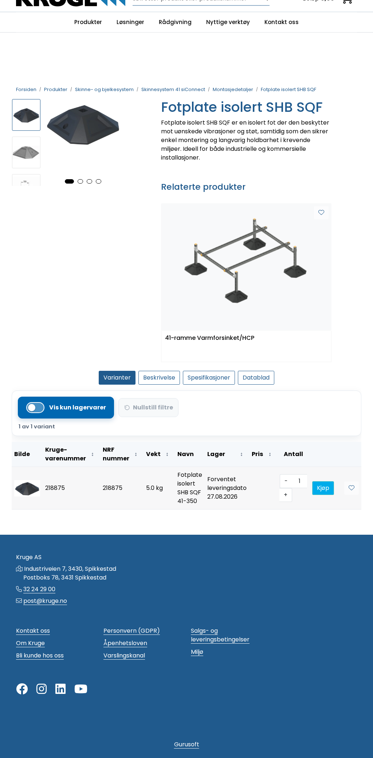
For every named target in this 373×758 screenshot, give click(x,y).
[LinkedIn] (60, 689)
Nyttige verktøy (228, 22)
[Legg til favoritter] (321, 212)
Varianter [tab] (117, 377)
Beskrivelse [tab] (159, 377)
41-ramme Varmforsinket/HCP (209, 338)
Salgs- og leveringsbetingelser (220, 635)
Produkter (88, 22)
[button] (69, 181)
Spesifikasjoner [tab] (209, 377)
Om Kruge (30, 643)
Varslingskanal (124, 655)
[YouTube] (80, 689)
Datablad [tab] (256, 377)
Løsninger (130, 22)
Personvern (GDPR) (131, 631)
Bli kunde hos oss (40, 655)
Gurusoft (186, 744)
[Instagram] (41, 689)
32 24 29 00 (39, 589)
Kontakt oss (281, 22)
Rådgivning (175, 22)
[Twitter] (22, 689)
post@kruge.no (45, 601)
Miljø (197, 652)
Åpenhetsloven (125, 643)
